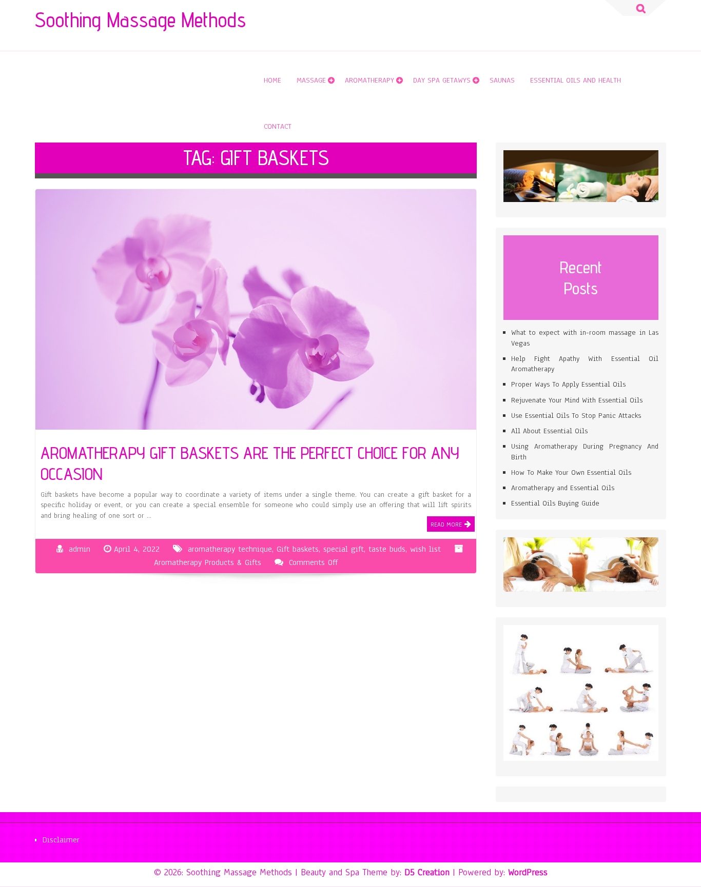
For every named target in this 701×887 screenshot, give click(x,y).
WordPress (528, 872)
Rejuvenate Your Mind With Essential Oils (576, 400)
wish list (425, 549)
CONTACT (277, 126)
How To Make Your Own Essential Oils (571, 472)
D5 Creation (427, 872)
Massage (311, 80)
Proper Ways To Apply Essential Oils (568, 384)
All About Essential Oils (549, 431)
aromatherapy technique (230, 549)
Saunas (502, 80)
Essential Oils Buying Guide (555, 503)
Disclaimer (61, 839)
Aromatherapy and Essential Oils (562, 488)
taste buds (386, 549)
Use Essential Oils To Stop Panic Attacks (576, 415)
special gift (343, 549)
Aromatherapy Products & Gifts (207, 562)
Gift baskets (298, 549)
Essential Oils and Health (575, 80)
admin (79, 549)
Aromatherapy (369, 80)
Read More (446, 524)
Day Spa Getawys (442, 80)
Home (272, 80)
